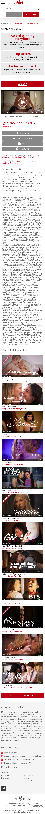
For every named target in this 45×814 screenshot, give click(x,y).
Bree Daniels (15, 687)
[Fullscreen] (40, 112)
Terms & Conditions (34, 805)
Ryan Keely (29, 381)
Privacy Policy (38, 807)
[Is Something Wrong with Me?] (22, 550)
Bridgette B (6, 548)
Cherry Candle (7, 576)
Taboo (3, 781)
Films (11, 23)
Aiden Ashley (7, 157)
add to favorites (24, 138)
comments (24, 149)
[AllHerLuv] (22, 3)
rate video (24, 133)
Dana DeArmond (18, 381)
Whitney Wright (17, 492)
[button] (22, 102)
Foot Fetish (27, 781)
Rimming (26, 778)
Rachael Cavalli (28, 157)
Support (7, 805)
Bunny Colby (7, 632)
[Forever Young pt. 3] (22, 355)
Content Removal (18, 805)
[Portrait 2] (22, 411)
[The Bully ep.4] (22, 661)
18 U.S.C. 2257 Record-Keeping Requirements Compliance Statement (22, 811)
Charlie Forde (7, 464)
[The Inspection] (22, 438)
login (14, 14)
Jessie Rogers (7, 660)
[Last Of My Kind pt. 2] (22, 466)
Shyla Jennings (17, 548)
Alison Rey (6, 687)
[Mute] (37, 112)
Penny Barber (19, 576)
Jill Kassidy (6, 492)
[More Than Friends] (22, 383)
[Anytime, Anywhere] (22, 634)
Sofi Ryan (18, 604)
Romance (32, 161)
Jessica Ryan (7, 437)
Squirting (5, 163)
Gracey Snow (18, 464)
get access (31, 14)
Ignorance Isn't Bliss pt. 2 (26, 23)
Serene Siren (17, 632)
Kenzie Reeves (18, 520)
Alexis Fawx (6, 381)
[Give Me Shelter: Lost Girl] (22, 522)
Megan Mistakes (8, 409)
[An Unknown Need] (22, 606)
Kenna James (7, 520)
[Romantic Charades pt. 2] (22, 494)
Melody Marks (20, 409)
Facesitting (5, 775)
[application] (22, 102)
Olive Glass (17, 157)
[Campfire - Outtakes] (22, 578)
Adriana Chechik (8, 604)
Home (3, 23)
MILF (25, 161)
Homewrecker (17, 161)
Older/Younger (29, 775)
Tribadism (14, 163)
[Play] (4, 112)
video (24, 143)
